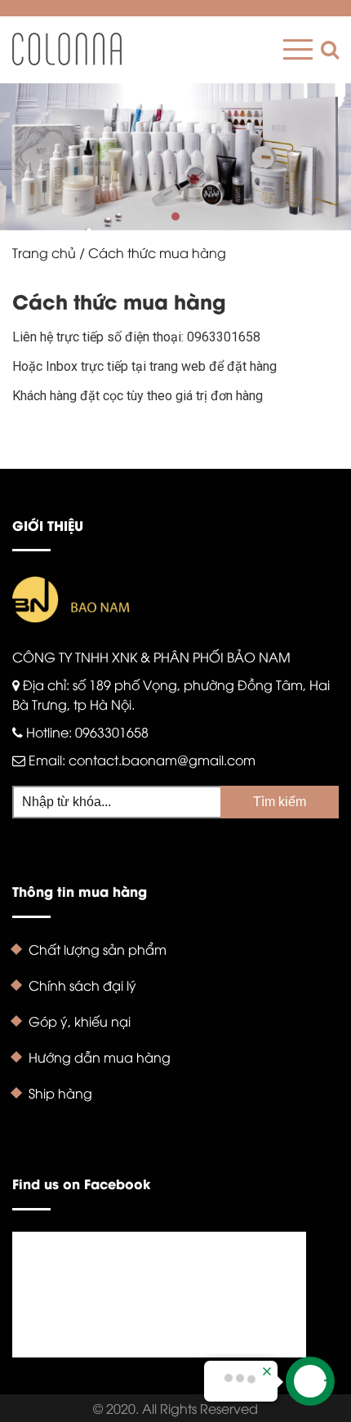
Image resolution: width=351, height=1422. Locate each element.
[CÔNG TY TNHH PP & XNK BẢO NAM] (67, 49)
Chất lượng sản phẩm (98, 949)
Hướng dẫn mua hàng (100, 1057)
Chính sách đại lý (82, 985)
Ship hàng (60, 1093)
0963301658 (112, 732)
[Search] (326, 49)
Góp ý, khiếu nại (80, 1021)
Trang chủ (44, 252)
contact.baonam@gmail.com (162, 760)
